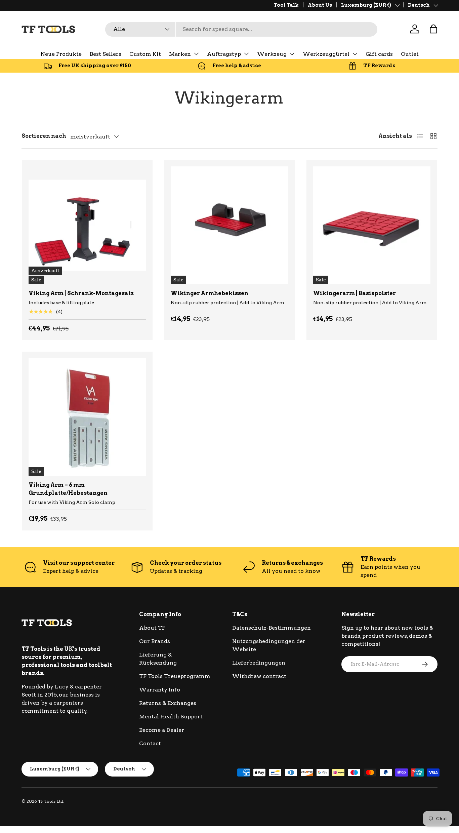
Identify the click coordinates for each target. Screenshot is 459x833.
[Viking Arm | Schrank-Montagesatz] (87, 225)
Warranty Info (159, 689)
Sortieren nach (44, 136)
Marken (180, 54)
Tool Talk (286, 5)
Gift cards (379, 54)
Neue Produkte (61, 54)
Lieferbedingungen (258, 663)
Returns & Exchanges (167, 703)
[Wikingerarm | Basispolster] (371, 225)
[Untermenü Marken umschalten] (196, 54)
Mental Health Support (171, 716)
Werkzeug (272, 54)
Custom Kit (145, 54)
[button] (433, 29)
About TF (152, 628)
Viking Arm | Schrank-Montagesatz (81, 293)
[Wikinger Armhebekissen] (229, 225)
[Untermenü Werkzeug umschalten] (292, 54)
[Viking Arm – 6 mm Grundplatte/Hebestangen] (87, 417)
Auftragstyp (224, 54)
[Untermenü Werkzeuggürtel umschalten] (355, 54)
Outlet (410, 54)
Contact (150, 743)
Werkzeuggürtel (326, 54)
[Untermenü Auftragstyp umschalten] (246, 54)
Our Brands (154, 641)
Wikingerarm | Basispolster (354, 293)
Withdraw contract (259, 676)
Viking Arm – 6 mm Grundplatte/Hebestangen (68, 489)
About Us (320, 5)
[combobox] (241, 29)
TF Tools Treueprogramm (174, 676)
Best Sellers (105, 54)
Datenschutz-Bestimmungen (271, 628)
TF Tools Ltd (50, 801)
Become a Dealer (161, 730)
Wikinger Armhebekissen (209, 293)
